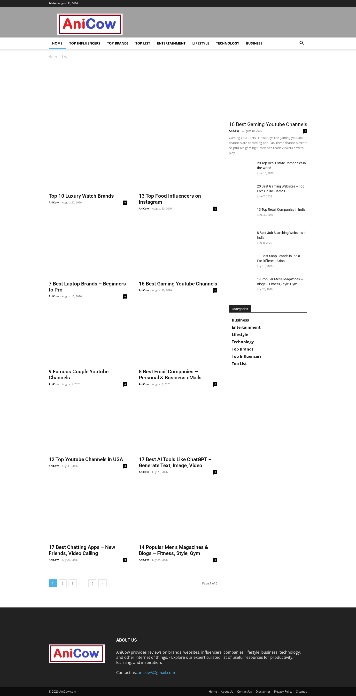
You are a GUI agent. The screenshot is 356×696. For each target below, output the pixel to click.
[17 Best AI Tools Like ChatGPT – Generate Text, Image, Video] (178, 425)
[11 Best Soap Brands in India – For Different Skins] (241, 262)
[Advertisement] (133, 97)
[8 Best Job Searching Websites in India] (241, 238)
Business (254, 43)
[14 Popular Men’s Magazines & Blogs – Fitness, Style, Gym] (178, 512)
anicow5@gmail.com (156, 672)
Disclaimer (263, 691)
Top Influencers (84, 43)
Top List (142, 43)
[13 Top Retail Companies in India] (241, 215)
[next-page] (102, 583)
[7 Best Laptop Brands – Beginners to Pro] (88, 249)
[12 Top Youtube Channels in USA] (88, 425)
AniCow (54, 202)
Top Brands (118, 43)
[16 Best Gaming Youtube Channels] (178, 249)
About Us (227, 691)
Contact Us (244, 691)
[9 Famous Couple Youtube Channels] (88, 337)
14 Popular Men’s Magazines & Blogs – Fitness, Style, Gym (173, 550)
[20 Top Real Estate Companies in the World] (241, 169)
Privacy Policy (283, 691)
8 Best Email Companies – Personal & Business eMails (170, 375)
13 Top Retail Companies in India (281, 209)
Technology (227, 43)
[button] (301, 43)
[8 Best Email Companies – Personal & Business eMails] (178, 337)
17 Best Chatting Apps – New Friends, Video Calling (82, 550)
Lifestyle (200, 43)
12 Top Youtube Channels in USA (86, 459)
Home (57, 43)
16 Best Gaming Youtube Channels (178, 284)
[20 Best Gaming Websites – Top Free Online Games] (241, 192)
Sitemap (301, 691)
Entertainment (171, 43)
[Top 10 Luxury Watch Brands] (88, 161)
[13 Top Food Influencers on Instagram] (178, 161)
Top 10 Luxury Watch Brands (81, 196)
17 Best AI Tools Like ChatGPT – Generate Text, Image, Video (175, 462)
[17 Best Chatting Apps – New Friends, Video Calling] (88, 512)
